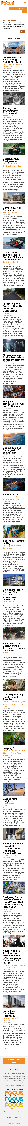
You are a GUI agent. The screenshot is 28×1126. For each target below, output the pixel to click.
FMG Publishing (7, 361)
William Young (7, 501)
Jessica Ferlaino (7, 68)
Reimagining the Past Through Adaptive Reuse (12, 61)
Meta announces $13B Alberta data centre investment (13, 357)
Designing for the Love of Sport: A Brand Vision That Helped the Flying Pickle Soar (13, 903)
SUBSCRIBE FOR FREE (14, 1061)
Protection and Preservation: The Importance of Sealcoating (13, 308)
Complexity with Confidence (12, 209)
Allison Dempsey (8, 264)
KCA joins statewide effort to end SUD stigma (14, 404)
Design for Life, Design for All (13, 162)
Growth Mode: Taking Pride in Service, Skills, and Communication (13, 257)
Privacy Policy (21, 1111)
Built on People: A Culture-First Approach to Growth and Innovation (13, 595)
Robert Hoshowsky (8, 315)
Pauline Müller (7, 168)
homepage (18, 26)
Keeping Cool (14, 751)
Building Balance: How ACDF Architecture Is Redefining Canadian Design (13, 849)
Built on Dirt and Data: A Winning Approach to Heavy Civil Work (14, 648)
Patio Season (13, 496)
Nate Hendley (7, 805)
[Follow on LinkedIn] (12, 1108)
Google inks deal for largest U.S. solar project (12, 450)
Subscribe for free (18, 8)
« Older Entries (6, 1048)
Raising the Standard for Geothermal (10, 111)
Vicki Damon (7, 603)
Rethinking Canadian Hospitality (10, 1015)
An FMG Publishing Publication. (14, 1123)
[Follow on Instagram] (16, 1108)
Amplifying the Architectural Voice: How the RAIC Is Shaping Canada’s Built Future (14, 958)
